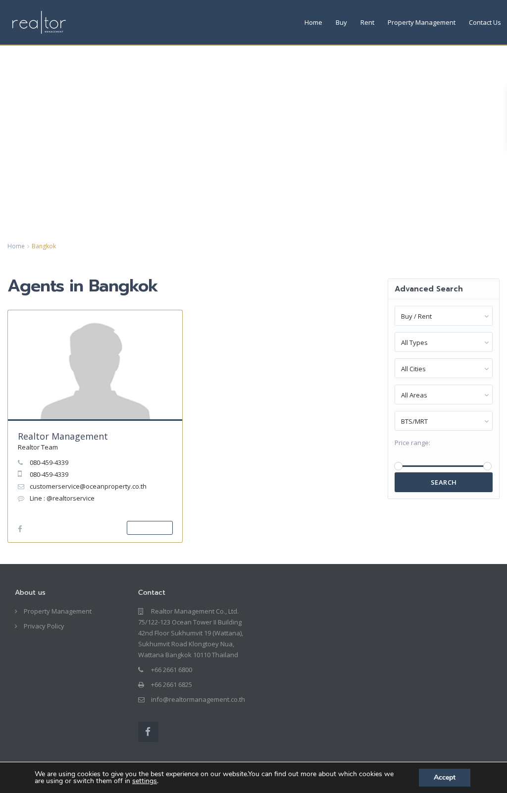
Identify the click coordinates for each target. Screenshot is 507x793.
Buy (341, 22)
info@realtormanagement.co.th (198, 699)
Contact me (150, 527)
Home (313, 22)
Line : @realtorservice (62, 498)
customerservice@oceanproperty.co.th (88, 486)
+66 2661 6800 (171, 669)
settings (144, 781)
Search (444, 482)
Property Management (422, 22)
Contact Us (485, 22)
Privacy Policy (44, 626)
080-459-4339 (49, 462)
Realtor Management (63, 436)
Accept (445, 777)
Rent (367, 22)
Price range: (412, 442)
